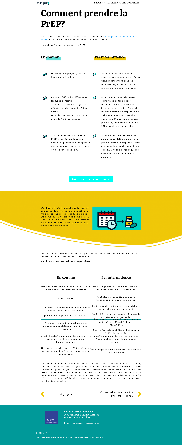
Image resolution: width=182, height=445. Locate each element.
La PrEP (98, 3)
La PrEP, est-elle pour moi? (123, 3)
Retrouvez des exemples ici (91, 179)
